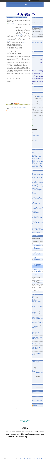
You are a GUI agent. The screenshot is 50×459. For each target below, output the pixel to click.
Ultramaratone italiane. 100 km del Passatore (37, 322)
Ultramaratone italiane (34, 300)
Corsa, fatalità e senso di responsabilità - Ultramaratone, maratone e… (37, 254)
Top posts (21, 458)
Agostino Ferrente (23, 34)
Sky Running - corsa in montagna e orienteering (37, 318)
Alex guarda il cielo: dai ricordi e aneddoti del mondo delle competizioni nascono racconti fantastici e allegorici (37, 185)
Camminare (33, 312)
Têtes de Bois (19, 35)
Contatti (24, 458)
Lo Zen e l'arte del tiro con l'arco (35, 216)
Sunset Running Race (34, 227)
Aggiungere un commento (13, 110)
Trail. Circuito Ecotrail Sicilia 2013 (36, 353)
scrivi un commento (9, 105)
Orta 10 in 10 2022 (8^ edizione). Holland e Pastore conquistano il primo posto (37, 163)
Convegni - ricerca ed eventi (35, 313)
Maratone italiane (34, 297)
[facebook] (27, 0)
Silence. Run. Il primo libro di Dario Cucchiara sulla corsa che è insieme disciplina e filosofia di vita (37, 152)
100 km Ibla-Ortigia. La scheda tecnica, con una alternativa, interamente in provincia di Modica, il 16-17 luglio (37, 173)
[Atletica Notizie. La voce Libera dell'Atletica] (34, 140)
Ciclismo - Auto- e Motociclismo (36, 347)
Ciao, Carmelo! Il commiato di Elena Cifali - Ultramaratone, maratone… (37, 252)
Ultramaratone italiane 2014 (35, 332)
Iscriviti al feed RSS (35, 405)
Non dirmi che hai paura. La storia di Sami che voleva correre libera (37, 153)
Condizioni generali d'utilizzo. (32, 458)
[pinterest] (29, 0)
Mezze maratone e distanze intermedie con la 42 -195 (37, 299)
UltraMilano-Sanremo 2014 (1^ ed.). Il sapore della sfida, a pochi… (37, 259)
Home (8, 17)
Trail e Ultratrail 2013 (34, 326)
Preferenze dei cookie (44, 458)
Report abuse (27, 458)
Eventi (33, 354)
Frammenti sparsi (24, 17)
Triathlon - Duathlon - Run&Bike (36, 325)
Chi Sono (33, 33)
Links (32, 215)
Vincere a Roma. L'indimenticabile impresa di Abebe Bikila (37, 160)
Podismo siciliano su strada (35, 305)
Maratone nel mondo (34, 331)
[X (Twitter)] (28, 0)
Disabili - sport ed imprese (35, 338)
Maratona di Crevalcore (34, 220)
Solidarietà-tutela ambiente (35, 327)
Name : (33, 28)
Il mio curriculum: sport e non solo (36, 203)
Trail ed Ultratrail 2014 (34, 321)
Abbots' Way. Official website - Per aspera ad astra (37, 400)
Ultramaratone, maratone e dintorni (10, 458)
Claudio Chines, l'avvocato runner (35, 194)
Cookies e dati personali (39, 458)
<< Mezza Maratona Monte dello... (14, 107)
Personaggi (33, 333)
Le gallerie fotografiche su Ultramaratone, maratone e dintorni (37, 398)
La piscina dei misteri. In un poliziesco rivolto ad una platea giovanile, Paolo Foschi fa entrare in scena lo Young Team (37, 158)
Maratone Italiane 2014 (35, 317)
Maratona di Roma (34, 221)
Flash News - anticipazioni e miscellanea (37, 306)
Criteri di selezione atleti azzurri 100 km (36, 197)
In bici (32, 204)
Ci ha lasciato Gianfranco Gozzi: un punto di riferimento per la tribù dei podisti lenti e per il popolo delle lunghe (37, 167)
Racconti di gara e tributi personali (36, 301)
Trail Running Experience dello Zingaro (36, 228)
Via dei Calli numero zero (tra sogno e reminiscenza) (36, 155)
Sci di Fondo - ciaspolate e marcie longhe (37, 337)
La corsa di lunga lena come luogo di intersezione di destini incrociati (36, 156)
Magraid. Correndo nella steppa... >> (22, 107)
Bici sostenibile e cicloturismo (35, 343)
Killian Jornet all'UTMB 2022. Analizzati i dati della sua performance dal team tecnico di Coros (37, 162)
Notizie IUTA (33, 339)
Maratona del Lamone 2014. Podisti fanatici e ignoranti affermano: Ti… (37, 249)
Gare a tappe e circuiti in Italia (35, 311)
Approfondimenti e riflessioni (35, 307)
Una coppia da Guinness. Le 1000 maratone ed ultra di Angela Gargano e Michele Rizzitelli (37, 165)
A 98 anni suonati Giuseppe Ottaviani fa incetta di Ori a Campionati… (37, 269)
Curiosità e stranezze (34, 348)
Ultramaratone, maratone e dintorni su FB (15, 17)
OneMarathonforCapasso (35, 399)
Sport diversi (33, 349)
